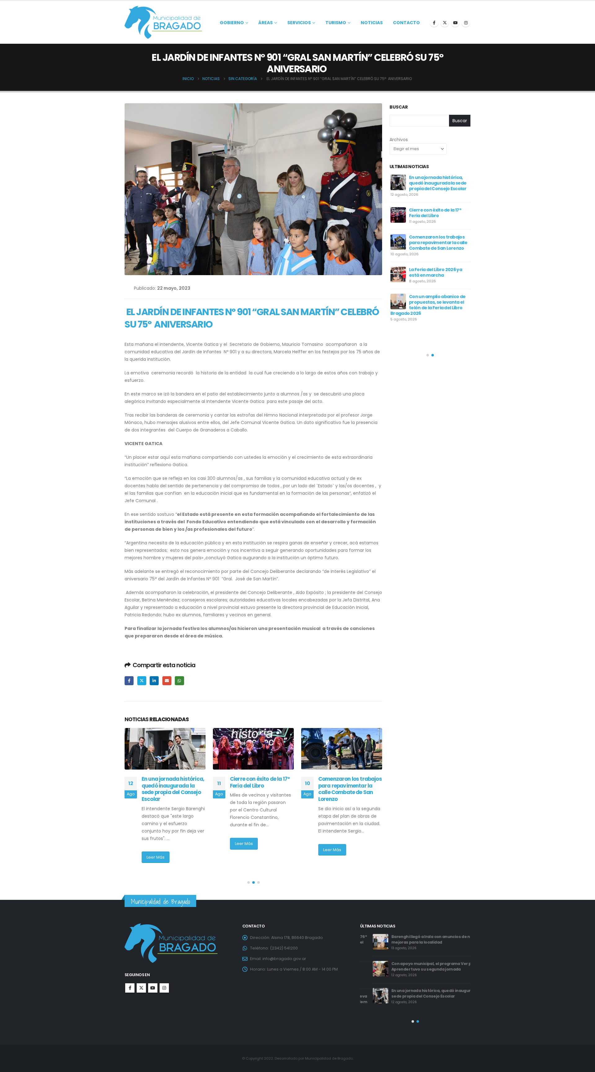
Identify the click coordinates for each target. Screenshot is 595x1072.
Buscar (399, 107)
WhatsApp (179, 680)
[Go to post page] (165, 749)
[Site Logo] (163, 22)
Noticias (372, 23)
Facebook (129, 680)
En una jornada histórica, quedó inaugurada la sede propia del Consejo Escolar (173, 789)
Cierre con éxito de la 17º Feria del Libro (260, 782)
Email (166, 680)
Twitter (141, 680)
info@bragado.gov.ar (284, 958)
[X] (444, 22)
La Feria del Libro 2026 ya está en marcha (434, 272)
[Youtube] (455, 22)
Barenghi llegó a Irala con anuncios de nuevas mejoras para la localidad (424, 939)
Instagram (164, 988)
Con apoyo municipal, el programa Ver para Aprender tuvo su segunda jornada (422, 966)
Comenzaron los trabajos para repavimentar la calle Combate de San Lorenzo (350, 789)
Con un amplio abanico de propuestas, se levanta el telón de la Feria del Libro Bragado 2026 (427, 304)
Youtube (152, 988)
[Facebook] (434, 22)
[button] (248, 882)
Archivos (399, 139)
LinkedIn (154, 680)
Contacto (406, 23)
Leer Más (156, 857)
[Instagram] (465, 22)
